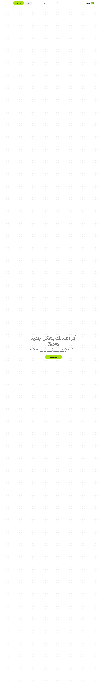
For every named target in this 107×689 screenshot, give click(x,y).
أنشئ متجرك (18, 3)
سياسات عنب (47, 3)
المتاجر (64, 3)
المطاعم (73, 3)
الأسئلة (56, 3)
